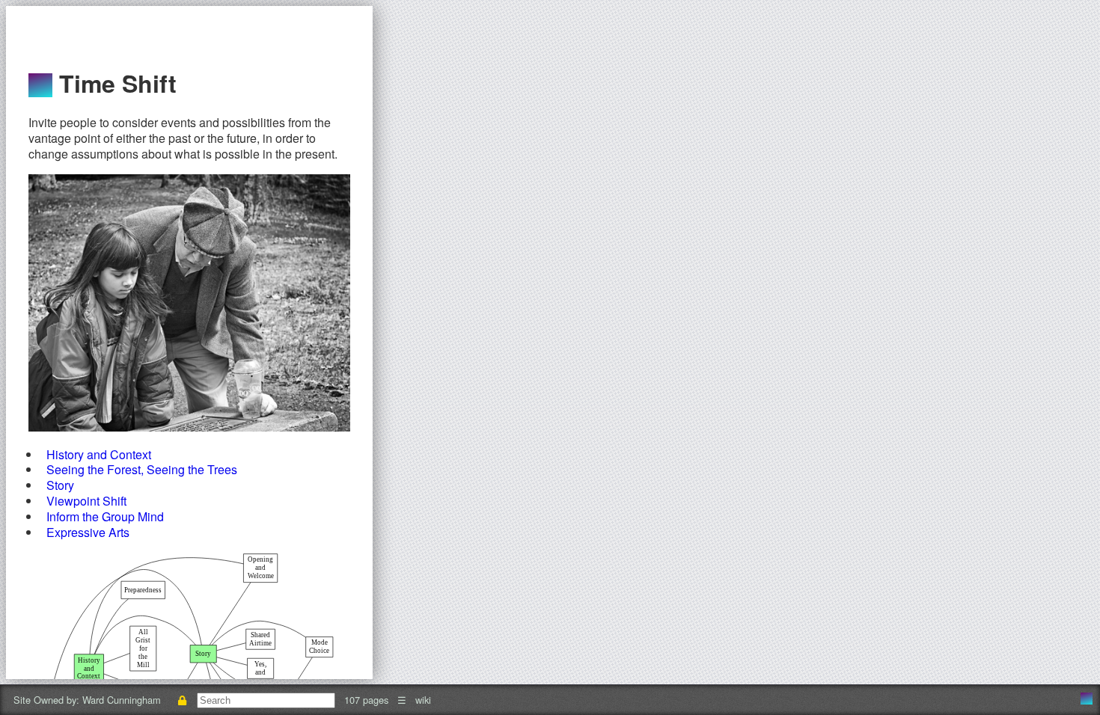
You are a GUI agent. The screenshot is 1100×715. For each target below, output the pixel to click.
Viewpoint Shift (86, 500)
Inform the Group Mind (105, 516)
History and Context (98, 454)
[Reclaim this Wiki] (182, 700)
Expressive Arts (87, 532)
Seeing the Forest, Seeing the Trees (141, 469)
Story (60, 485)
